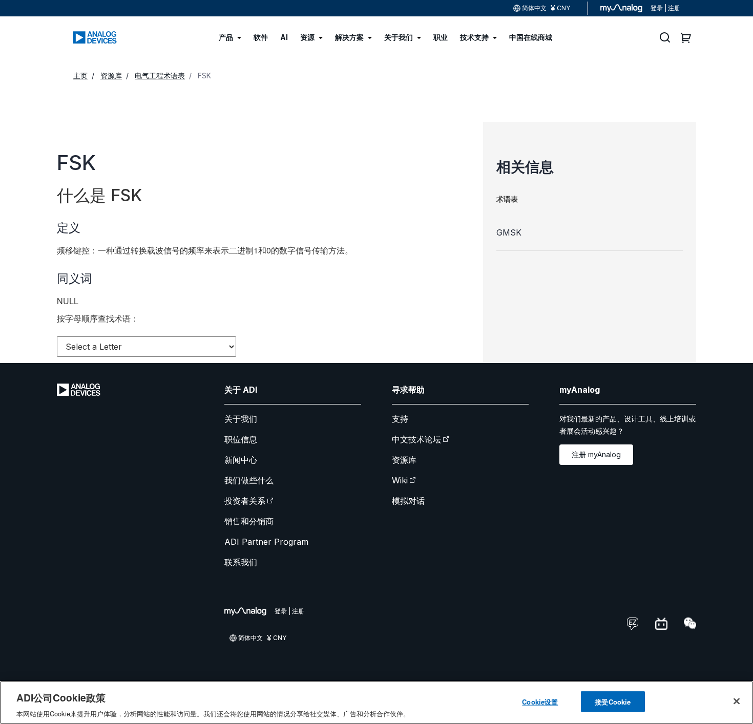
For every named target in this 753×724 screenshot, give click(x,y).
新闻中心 (240, 460)
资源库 (404, 460)
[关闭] (736, 701)
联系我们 (240, 562)
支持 (400, 419)
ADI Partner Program (266, 542)
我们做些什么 (249, 480)
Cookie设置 (540, 701)
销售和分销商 (249, 521)
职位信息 (240, 439)
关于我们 (240, 419)
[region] (376, 702)
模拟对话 (408, 501)
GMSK (508, 232)
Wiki (400, 480)
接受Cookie (613, 701)
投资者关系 (244, 501)
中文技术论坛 (416, 439)
